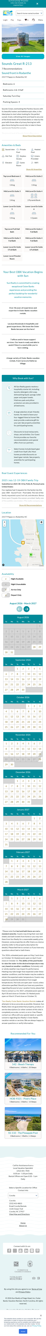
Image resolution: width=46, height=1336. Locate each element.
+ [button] (4, 522)
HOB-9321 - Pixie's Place (23, 1098)
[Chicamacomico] (31, 555)
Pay (12, 20)
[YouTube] (21, 1251)
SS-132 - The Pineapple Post (23, 1132)
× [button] (41, 1315)
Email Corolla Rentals (18, 1206)
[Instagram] (32, 1251)
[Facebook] (9, 1251)
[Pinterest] (38, 1251)
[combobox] (29, 13)
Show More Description (32, 136)
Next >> (26, 609)
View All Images (23, 56)
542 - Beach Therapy (23, 1064)
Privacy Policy (36, 1326)
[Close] (36, 3)
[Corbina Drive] (37, 534)
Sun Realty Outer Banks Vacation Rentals (19, 1001)
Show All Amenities (34, 169)
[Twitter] (15, 1251)
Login (5, 20)
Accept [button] (23, 1331)
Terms (41, 565)
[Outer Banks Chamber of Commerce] (30, 1263)
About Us (23, 1225)
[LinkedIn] (26, 1251)
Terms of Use (37, 1289)
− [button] (4, 525)
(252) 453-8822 (15, 1203)
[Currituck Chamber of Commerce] (23, 1270)
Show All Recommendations (30, 505)
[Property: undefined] (23, 543)
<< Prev (19, 609)
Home (23, 1223)
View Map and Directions (19, 1214)
